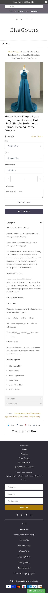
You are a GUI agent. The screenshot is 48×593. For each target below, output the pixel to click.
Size (6, 141)
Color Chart (36, 137)
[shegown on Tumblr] (21, 19)
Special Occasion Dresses (25, 416)
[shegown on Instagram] (26, 19)
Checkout (34, 11)
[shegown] (24, 31)
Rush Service (10, 164)
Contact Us (24, 540)
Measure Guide (24, 545)
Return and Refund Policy (24, 534)
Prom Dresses (13, 416)
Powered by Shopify (30, 581)
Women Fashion (24, 462)
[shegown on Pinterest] (17, 19)
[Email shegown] (31, 19)
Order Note (9, 186)
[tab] (24, 222)
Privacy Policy (24, 562)
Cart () (24, 11)
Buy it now (24, 211)
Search (24, 523)
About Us (24, 529)
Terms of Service (24, 567)
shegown (19, 581)
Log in (13, 11)
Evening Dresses (20, 413)
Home (24, 449)
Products (17, 52)
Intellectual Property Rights (24, 573)
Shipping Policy (24, 556)
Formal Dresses (30, 413)
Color (7, 152)
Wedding (37, 416)
